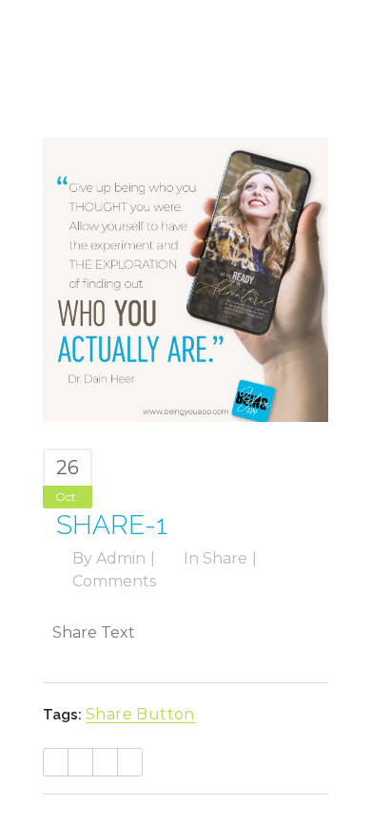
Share (225, 558)
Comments (114, 581)
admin (121, 558)
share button (140, 714)
